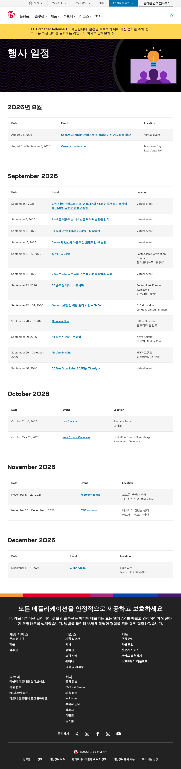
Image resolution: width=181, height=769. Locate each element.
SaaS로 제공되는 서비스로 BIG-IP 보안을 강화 (80, 219)
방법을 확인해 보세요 (81, 624)
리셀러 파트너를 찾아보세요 (27, 681)
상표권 (26, 759)
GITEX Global (78, 568)
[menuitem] (35, 3)
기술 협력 (15, 687)
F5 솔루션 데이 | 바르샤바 (68, 285)
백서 (68, 644)
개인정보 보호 (57, 759)
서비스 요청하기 (131, 655)
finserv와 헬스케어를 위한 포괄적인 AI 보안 (79, 242)
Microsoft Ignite (90, 494)
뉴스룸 (69, 721)
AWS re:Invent (89, 510)
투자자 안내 (72, 704)
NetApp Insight (61, 352)
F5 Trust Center (75, 687)
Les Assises (70, 421)
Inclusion (71, 698)
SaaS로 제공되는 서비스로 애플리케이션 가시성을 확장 (96, 135)
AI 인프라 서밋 (61, 254)
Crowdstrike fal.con (73, 146)
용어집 (69, 650)
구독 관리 (127, 639)
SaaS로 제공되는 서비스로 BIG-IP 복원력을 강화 (82, 274)
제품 (12, 644)
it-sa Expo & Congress (76, 437)
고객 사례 (71, 655)
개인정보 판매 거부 (124, 759)
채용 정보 (71, 693)
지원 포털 (127, 644)
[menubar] (90, 3)
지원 (101, 3)
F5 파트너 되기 (18, 693)
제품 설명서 (72, 639)
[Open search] (171, 16)
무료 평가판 (16, 639)
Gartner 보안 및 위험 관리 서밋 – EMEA (76, 305)
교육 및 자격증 (74, 667)
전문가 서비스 (130, 650)
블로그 (69, 710)
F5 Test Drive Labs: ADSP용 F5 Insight (76, 231)
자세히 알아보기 (98, 33)
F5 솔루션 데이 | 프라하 (66, 337)
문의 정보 (71, 681)
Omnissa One (60, 321)
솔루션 (13, 650)
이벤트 (69, 715)
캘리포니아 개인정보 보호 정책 (89, 759)
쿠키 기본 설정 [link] (150, 759)
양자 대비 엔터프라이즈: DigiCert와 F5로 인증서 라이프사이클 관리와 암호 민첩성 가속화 (89, 206)
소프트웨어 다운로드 (134, 661)
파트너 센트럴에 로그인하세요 (28, 698)
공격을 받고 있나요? (156, 3)
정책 (39, 759)
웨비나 (69, 661)
